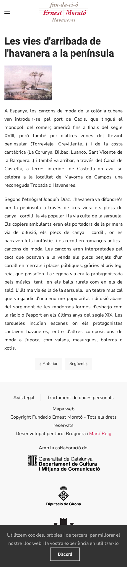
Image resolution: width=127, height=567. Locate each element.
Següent (77, 363)
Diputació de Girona (63, 495)
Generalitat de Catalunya (63, 463)
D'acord (65, 554)
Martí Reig (100, 433)
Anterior (50, 363)
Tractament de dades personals (80, 397)
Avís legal (24, 397)
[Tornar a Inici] (63, 12)
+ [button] (28, 83)
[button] (7, 12)
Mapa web (63, 409)
